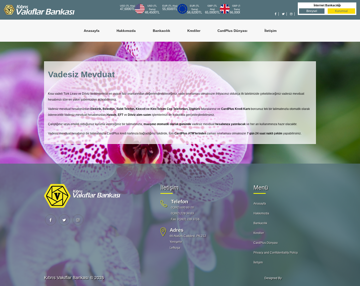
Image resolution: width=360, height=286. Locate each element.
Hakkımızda (126, 31)
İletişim (270, 31)
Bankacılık (161, 31)
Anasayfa (91, 31)
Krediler (193, 31)
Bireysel (311, 11)
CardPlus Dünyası (232, 31)
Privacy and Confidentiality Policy (275, 252)
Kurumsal (341, 11)
